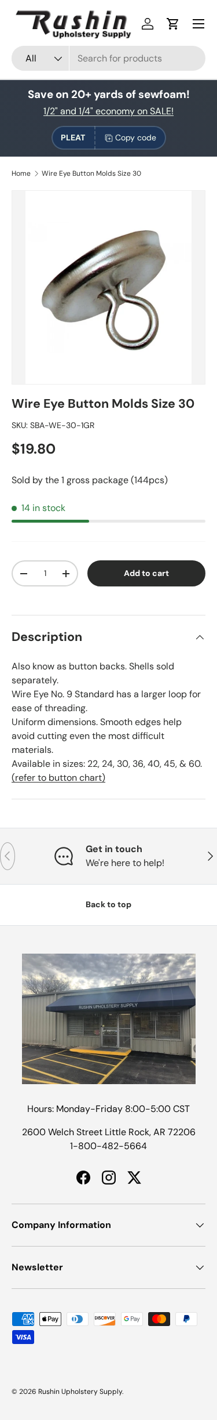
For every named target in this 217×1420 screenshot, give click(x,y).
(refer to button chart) (58, 777)
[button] (173, 24)
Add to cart (146, 573)
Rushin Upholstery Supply (80, 1391)
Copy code (135, 137)
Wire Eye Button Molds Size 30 (91, 173)
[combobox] (108, 58)
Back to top (108, 904)
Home (21, 173)
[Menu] (198, 24)
